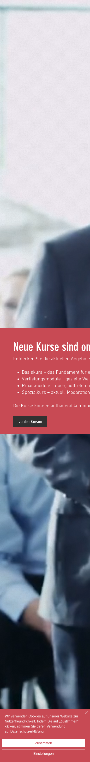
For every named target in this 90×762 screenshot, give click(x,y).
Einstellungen (43, 753)
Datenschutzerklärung (27, 731)
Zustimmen (43, 742)
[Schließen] (83, 715)
